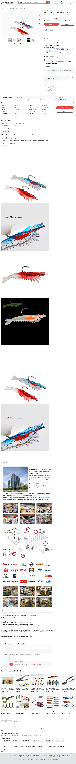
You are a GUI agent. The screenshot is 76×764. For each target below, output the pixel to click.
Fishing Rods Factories (6, 746)
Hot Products (9, 755)
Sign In (46, 92)
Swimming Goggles (41, 728)
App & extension (61, 6)
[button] (49, 100)
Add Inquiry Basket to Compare (21, 43)
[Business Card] (73, 102)
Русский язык (27, 756)
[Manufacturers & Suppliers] (7, 2)
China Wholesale (33, 755)
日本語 (51, 756)
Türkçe (61, 756)
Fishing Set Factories (42, 746)
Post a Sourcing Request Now (35, 664)
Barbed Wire (3, 723)
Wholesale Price (39, 755)
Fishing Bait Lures (61, 746)
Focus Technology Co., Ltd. (30, 759)
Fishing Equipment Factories (18, 746)
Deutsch (36, 756)
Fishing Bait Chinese (51, 746)
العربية (44, 756)
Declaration (50, 759)
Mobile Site (63, 755)
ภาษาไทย (57, 756)
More (2, 751)
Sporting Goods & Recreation (9, 8)
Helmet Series (22, 728)
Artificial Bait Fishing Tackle (38, 740)
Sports (21, 723)
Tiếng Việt (65, 756)
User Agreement (44, 759)
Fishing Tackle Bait (5, 749)
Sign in (73, 3)
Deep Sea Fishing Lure (49, 740)
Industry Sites (45, 755)
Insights (68, 755)
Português (18, 756)
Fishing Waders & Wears (16, 740)
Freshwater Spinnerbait (60, 740)
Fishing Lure (23, 8)
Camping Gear (22, 726)
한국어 (48, 756)
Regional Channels (52, 755)
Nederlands (40, 756)
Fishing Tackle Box (26, 740)
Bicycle (57, 728)
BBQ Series (3, 726)
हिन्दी (54, 756)
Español (14, 756)
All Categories (5, 6)
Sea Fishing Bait (26, 749)
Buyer (49, 6)
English (10, 756)
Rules (74, 6)
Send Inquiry (51, 24)
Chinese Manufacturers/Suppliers (24, 755)
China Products (14, 755)
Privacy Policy (55, 759)
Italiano (32, 756)
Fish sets (2, 728)
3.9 (60, 99)
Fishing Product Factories (30, 746)
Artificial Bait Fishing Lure (16, 749)
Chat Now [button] (68, 24)
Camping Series (59, 723)
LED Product (40, 723)
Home (2, 8)
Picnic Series (40, 726)
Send (11, 664)
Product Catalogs (18, 721)
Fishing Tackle (17, 8)
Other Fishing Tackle (6, 740)
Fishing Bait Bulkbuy (35, 749)
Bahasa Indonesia (71, 756)
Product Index (58, 755)
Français (22, 756)
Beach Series (58, 726)
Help (54, 6)
